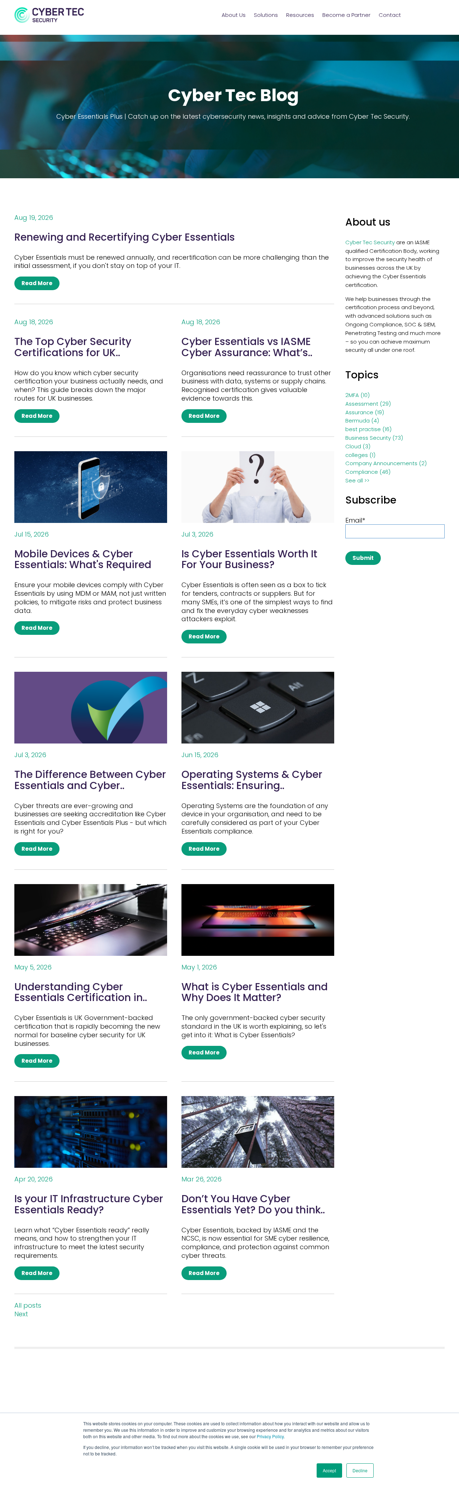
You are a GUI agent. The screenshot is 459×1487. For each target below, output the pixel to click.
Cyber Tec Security (370, 242)
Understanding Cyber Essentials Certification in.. (80, 992)
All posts (27, 1305)
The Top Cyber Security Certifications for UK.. (72, 347)
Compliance (368, 472)
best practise (368, 429)
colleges (360, 455)
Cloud (357, 446)
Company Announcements (386, 463)
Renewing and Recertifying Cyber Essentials (124, 237)
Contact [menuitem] (390, 15)
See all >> (357, 480)
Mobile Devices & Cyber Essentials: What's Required (82, 559)
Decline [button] (360, 1470)
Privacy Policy (270, 1436)
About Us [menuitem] (234, 15)
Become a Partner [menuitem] (346, 15)
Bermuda (362, 420)
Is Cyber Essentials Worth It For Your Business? (249, 559)
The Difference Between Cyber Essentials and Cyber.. (90, 780)
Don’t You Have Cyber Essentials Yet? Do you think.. (253, 1204)
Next (21, 1314)
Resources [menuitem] (300, 15)
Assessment (368, 403)
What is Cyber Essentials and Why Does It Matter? (254, 992)
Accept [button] (329, 1470)
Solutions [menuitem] (266, 15)
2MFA (357, 395)
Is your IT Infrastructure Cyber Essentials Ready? (88, 1204)
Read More (37, 283)
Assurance (364, 412)
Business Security (374, 438)
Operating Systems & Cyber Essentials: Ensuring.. (251, 780)
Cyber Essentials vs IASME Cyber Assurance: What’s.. (246, 347)
